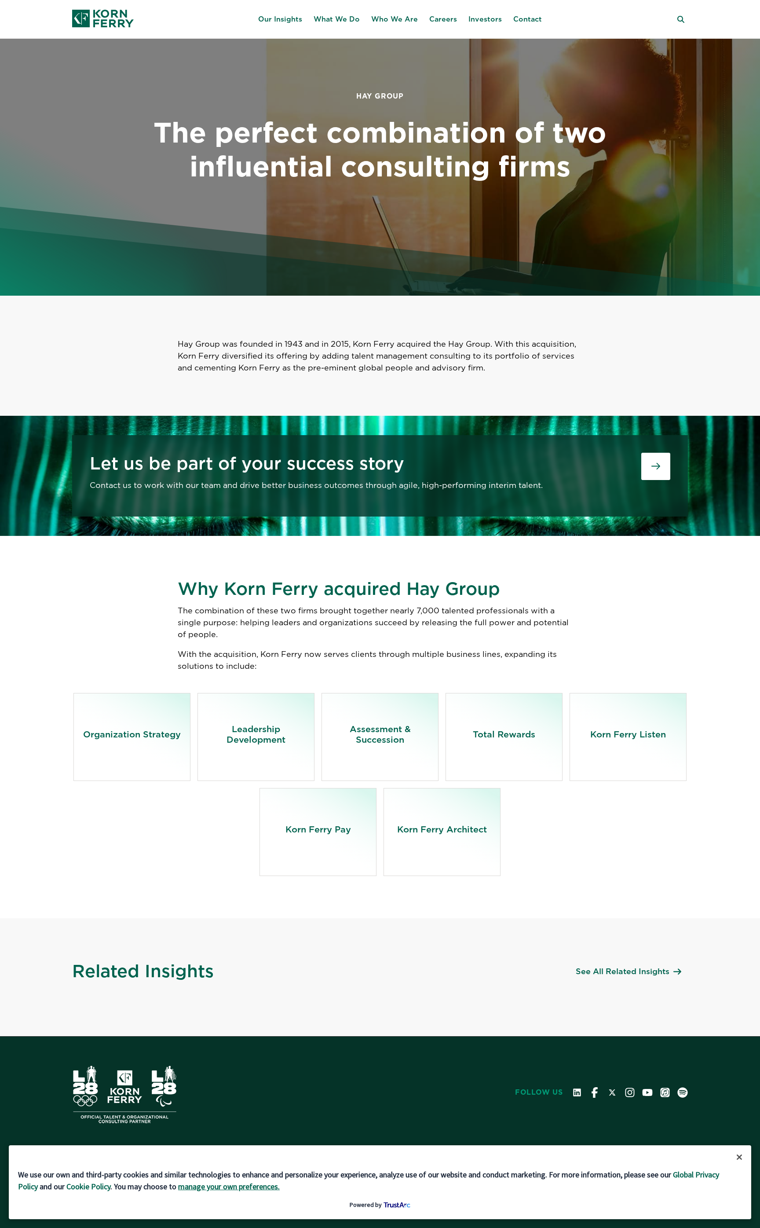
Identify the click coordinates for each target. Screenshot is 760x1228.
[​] (655, 466)
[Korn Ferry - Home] (103, 19)
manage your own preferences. (229, 1186)
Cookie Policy (88, 1186)
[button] (280, 19)
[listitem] (131, 737)
